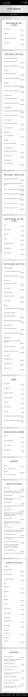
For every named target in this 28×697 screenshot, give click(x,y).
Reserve (8, 695)
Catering (24, 695)
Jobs (13, 695)
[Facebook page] (21, 2)
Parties (18, 695)
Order (3, 695)
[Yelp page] (23, 2)
